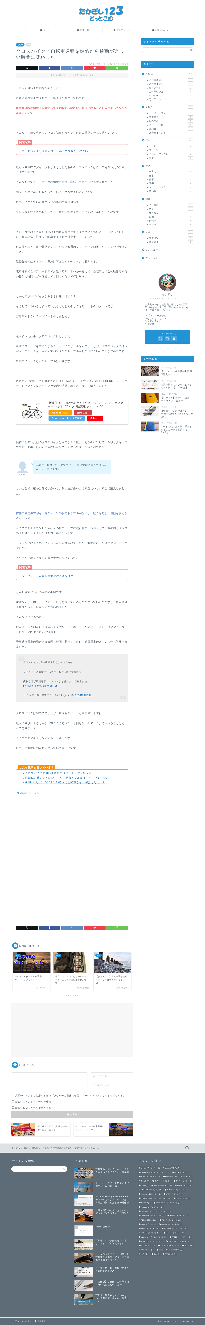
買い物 (170, 191)
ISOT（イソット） (184, 1181)
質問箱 (151, 324)
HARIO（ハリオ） (162, 1181)
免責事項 (42, 1321)
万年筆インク (170, 84)
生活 (168, 166)
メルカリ (95, 418)
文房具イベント (170, 132)
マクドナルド (147, 1250)
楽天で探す (83, 412)
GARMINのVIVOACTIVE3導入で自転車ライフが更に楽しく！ (65, 782)
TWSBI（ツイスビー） (181, 1237)
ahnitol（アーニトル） (150, 1168)
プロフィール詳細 (157, 315)
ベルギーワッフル (170, 154)
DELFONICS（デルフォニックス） (155, 1172)
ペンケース (170, 95)
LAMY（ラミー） (173, 1194)
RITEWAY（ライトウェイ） (29, 793)
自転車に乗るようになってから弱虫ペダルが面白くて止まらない (67, 777)
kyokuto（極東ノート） (150, 1194)
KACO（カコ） (184, 1185)
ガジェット (168, 258)
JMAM (144, 1185)
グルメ (168, 140)
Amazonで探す (60, 412)
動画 (170, 216)
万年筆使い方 (170, 91)
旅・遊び (170, 212)
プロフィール (123, 30)
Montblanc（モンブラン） (151, 1207)
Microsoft (145, 1203)
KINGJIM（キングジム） (151, 1190)
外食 (170, 158)
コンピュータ (168, 249)
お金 (168, 232)
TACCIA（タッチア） (175, 1233)
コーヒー (170, 146)
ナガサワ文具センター (169, 1245)
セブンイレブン (148, 1245)
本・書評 (170, 205)
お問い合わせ (162, 30)
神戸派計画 (170, 1254)
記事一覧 (84, 30)
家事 (170, 183)
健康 (170, 179)
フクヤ (188, 1245)
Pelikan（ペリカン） (179, 1215)
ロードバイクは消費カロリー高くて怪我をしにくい (55, 151)
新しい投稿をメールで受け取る (33, 1107)
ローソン (163, 1250)
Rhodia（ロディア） (149, 1228)
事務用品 (170, 121)
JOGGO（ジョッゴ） (163, 1185)
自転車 (20, 45)
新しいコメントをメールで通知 (33, 1101)
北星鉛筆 (177, 1250)
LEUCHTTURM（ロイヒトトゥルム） (155, 1198)
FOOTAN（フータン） (150, 1176)
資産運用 (170, 242)
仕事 (170, 175)
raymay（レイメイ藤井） (171, 1224)
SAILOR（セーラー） (150, 1233)
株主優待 (170, 238)
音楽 (170, 209)
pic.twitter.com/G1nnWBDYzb (40, 685)
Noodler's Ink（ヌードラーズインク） (156, 1211)
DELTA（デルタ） (182, 1172)
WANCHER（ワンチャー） (152, 1241)
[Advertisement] (43, 823)
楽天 (156, 1254)
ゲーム (170, 224)
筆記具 (170, 129)
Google (145, 1181)
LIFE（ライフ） (183, 1198)
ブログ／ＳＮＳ (170, 187)
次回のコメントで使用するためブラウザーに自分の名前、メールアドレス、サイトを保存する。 (70, 1095)
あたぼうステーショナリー (179, 1241)
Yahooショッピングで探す (66, 418)
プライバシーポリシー (23, 1321)
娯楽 (168, 199)
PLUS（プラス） (148, 1224)
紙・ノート (170, 88)
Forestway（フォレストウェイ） (178, 1176)
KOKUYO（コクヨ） (175, 1190)
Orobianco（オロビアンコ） (152, 1215)
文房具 (168, 107)
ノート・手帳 (170, 125)
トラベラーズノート (170, 113)
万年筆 (168, 74)
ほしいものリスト (157, 318)
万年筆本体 (170, 80)
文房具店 (170, 117)
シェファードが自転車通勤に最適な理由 (48, 576)
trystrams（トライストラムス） (153, 1237)
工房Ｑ (144, 1254)
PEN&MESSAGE (148, 1220)
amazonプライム (172, 1168)
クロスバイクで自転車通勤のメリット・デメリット (58, 773)
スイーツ (170, 150)
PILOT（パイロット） (171, 1220)
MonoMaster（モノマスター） (168, 1203)
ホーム (46, 30)
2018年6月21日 (84, 695)
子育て (170, 171)
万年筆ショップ (170, 99)
